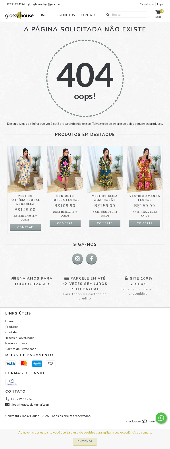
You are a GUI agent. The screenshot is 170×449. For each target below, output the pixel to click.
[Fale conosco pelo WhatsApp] (161, 418)
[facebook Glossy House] (91, 259)
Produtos (66, 15)
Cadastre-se (147, 4)
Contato (89, 15)
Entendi (85, 441)
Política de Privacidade (20, 349)
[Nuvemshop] (145, 422)
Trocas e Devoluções (19, 338)
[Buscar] (107, 14)
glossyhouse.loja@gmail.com (45, 4)
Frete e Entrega (16, 343)
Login (160, 4)
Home (9, 321)
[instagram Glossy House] (77, 259)
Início (46, 15)
